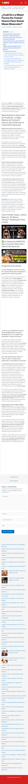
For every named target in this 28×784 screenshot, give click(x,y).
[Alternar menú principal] (21, 3)
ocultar (11, 31)
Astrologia (8, 27)
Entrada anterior (14, 477)
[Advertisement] (14, 87)
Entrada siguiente (14, 480)
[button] (26, 3)
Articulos (4, 27)
